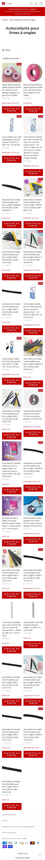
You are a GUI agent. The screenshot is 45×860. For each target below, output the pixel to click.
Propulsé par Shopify (22, 858)
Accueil (4, 20)
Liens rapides (9, 815)
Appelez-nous (9, 832)
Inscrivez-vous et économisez (18, 827)
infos (5, 821)
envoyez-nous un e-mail (15, 838)
